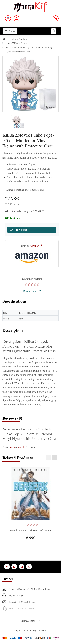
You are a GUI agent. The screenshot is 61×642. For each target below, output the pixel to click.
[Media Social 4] (29, 566)
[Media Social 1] (7, 566)
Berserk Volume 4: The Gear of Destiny (30, 530)
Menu (11, 31)
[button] (30, 621)
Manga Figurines (19, 38)
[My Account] (16, 18)
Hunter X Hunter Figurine (17, 43)
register (22, 446)
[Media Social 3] (21, 566)
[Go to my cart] (56, 18)
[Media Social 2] (14, 566)
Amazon (35, 245)
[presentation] (48, 457)
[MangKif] (30, 7)
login (12, 446)
